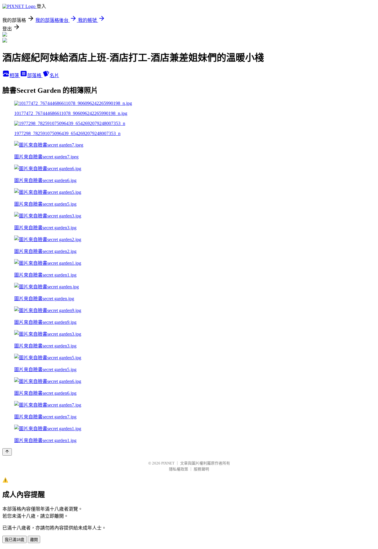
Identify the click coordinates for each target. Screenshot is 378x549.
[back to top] (7, 452)
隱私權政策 (178, 469)
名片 (54, 75)
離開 (34, 539)
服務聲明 (201, 469)
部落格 (35, 75)
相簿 (14, 75)
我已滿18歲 (14, 539)
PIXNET (168, 463)
